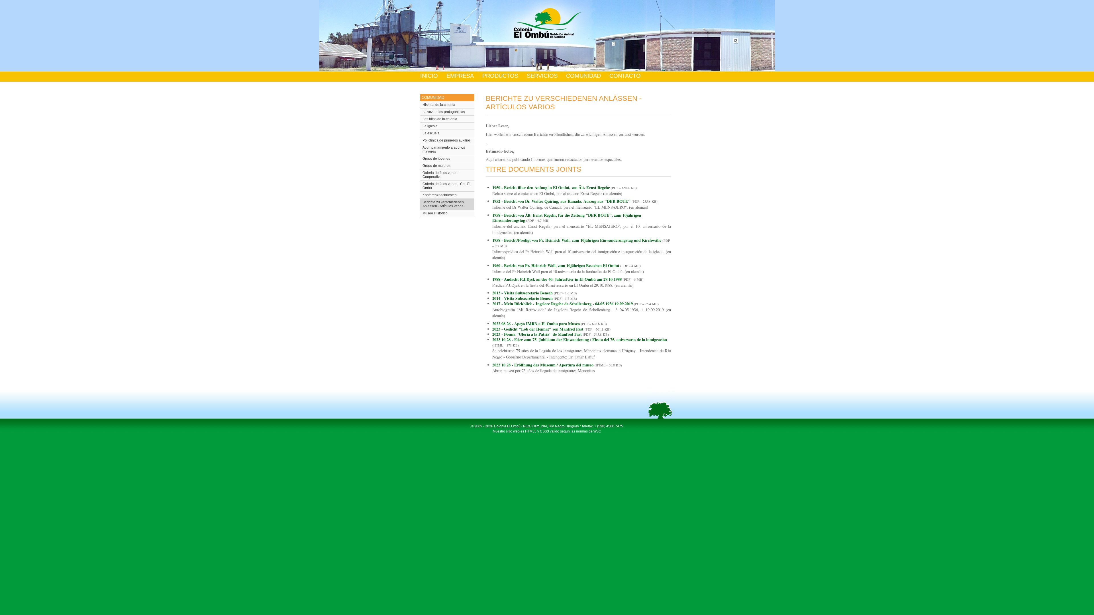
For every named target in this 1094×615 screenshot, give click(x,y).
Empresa (460, 76)
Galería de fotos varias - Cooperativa (441, 175)
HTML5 (530, 431)
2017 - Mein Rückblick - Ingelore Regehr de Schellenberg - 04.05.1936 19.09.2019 (562, 304)
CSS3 (544, 431)
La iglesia (430, 126)
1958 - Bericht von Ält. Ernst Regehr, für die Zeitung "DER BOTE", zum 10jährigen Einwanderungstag (566, 218)
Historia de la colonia (439, 105)
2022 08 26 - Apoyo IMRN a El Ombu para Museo (536, 324)
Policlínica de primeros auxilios (447, 140)
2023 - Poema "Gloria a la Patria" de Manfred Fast (537, 334)
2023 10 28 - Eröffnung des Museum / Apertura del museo (542, 365)
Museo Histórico (435, 213)
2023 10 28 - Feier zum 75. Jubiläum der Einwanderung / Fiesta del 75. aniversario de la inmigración (579, 340)
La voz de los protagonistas (444, 112)
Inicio (429, 76)
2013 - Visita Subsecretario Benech (522, 293)
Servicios (542, 76)
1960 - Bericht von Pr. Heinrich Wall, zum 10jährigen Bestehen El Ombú (556, 265)
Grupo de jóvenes (436, 159)
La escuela (431, 133)
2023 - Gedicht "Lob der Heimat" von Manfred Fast (537, 329)
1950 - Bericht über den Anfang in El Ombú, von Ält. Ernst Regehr (551, 187)
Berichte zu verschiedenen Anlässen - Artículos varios (443, 204)
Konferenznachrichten (440, 195)
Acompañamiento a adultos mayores (444, 149)
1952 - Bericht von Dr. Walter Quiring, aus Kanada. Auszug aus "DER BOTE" (561, 201)
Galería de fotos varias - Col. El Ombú (446, 186)
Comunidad (583, 76)
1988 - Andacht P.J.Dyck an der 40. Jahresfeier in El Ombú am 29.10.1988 (557, 279)
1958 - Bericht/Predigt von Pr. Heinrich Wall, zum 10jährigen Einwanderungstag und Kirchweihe (576, 240)
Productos (500, 76)
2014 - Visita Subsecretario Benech (522, 298)
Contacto (625, 76)
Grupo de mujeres (436, 166)
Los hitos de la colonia (440, 119)
